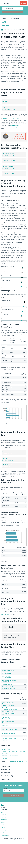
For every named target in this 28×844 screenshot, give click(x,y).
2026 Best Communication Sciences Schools (14, 119)
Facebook (4, 827)
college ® (6, 2)
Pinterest (3, 825)
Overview (3, 21)
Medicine (4, 736)
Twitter (3, 824)
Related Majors (5, 25)
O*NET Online (5, 753)
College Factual (6, 749)
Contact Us (3, 814)
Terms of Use (4, 830)
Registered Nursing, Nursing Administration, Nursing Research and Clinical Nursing (9, 704)
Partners (3, 822)
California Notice (5, 834)
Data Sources (3, 817)
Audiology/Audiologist (7, 684)
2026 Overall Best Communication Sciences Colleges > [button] (18, 136)
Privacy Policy (4, 832)
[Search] (15, 2)
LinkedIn (3, 829)
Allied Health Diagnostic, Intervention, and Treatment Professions (8, 713)
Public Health (5, 725)
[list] (14, 22)
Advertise (3, 820)
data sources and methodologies (18, 761)
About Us (3, 811)
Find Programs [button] (23, 2)
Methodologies (4, 819)
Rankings (3, 22)
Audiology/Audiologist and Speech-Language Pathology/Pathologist (8, 672)
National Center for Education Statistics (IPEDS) (14, 751)
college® (4, 808)
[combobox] (15, 2)
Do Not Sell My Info (5, 835)
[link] (14, 22)
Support (2, 816)
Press (2, 812)
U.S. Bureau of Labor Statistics (10, 755)
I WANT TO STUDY (6, 788)
